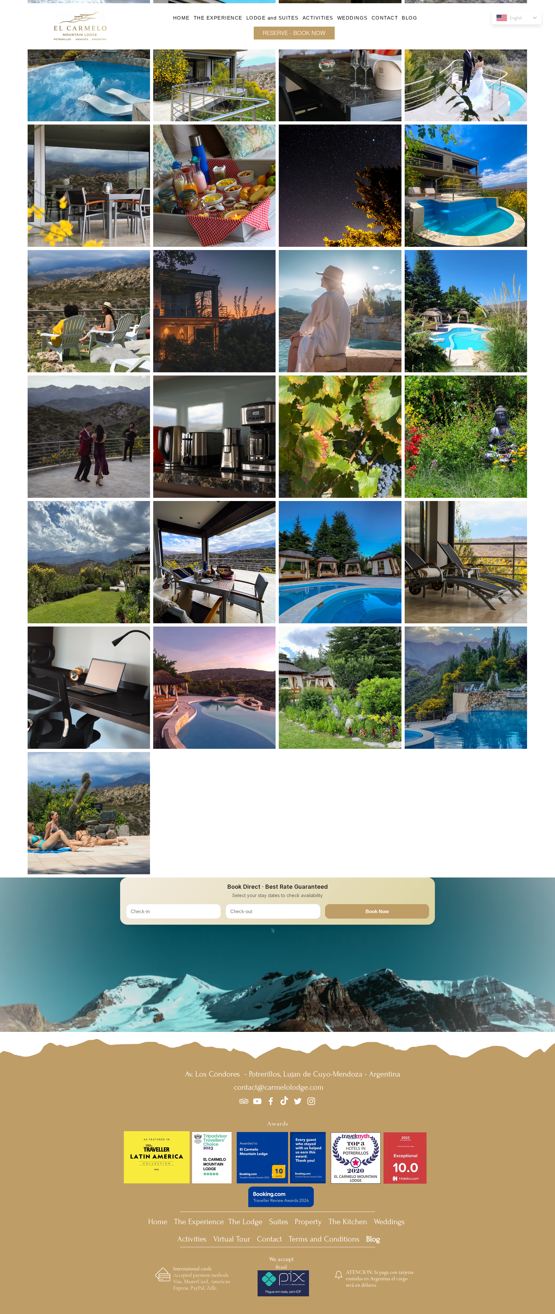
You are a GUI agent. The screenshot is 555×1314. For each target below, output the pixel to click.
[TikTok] (284, 1101)
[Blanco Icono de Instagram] (311, 1101)
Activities (194, 1239)
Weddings (389, 1221)
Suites (278, 1221)
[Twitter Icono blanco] (298, 1101)
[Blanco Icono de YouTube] (257, 1101)
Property (308, 1221)
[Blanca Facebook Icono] (271, 1101)
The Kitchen (348, 1221)
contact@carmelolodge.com (278, 1087)
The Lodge (245, 1221)
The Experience (199, 1221)
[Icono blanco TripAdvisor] (244, 1101)
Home (157, 1221)
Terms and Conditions (334, 1239)
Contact (269, 1239)
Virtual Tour (231, 1239)
